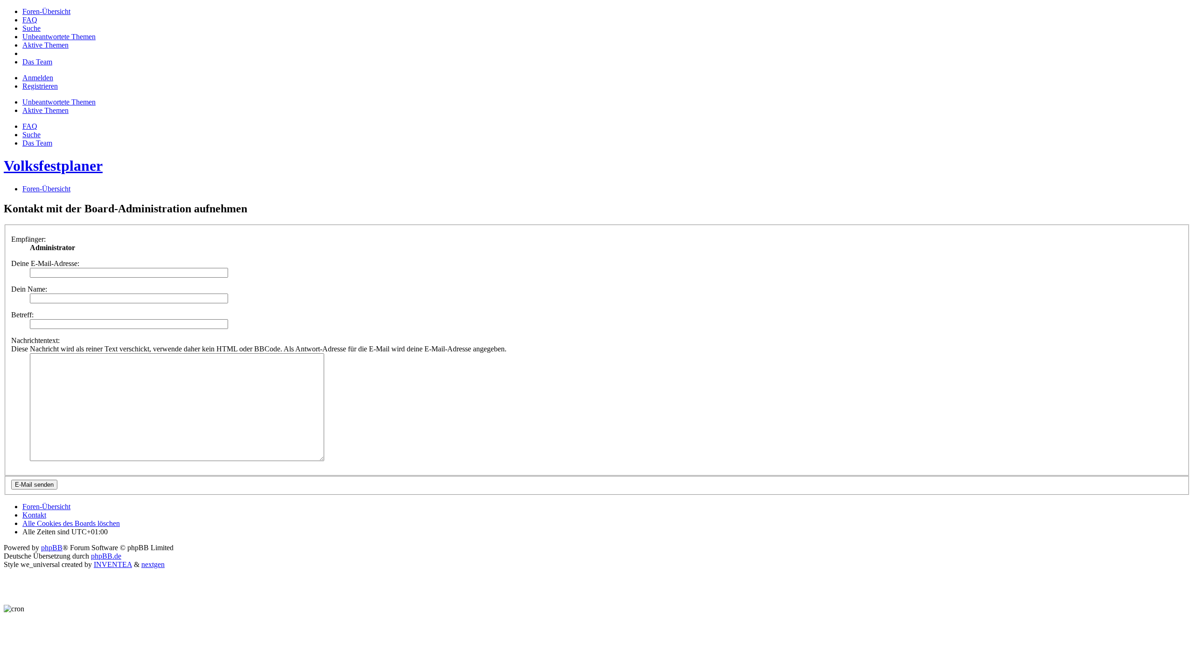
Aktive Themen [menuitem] (45, 110)
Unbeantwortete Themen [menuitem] (59, 102)
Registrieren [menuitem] (40, 86)
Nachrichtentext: (35, 340)
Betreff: (22, 315)
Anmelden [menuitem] (37, 78)
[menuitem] (46, 11)
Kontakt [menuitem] (34, 515)
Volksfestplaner (53, 165)
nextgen (153, 564)
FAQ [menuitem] (29, 126)
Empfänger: (28, 239)
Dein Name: (29, 289)
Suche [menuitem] (31, 135)
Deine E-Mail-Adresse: (45, 263)
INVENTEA (113, 564)
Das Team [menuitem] (37, 143)
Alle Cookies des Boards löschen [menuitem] (71, 523)
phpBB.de (106, 556)
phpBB (51, 548)
